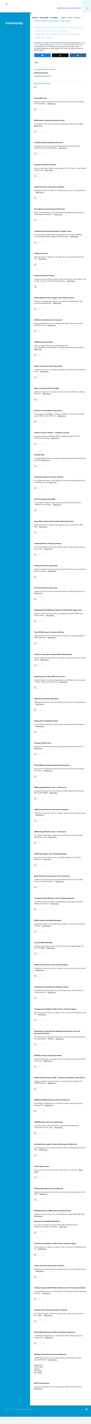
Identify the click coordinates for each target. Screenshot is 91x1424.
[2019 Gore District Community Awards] (60, 1048)
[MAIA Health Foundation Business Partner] (60, 113)
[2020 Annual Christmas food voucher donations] (60, 802)
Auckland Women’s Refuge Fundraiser (48, 543)
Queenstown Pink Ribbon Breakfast (47, 1221)
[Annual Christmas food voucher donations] (60, 180)
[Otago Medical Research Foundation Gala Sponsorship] (60, 514)
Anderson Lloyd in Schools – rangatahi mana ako (51, 433)
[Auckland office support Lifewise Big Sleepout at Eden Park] (60, 1137)
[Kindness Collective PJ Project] (60, 157)
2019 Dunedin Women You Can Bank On (48, 1188)
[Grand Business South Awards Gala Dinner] (60, 202)
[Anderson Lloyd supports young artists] (60, 403)
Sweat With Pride (40, 98)
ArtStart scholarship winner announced (48, 320)
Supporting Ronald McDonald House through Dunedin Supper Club (58, 610)
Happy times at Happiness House (46, 721)
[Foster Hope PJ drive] (60, 1159)
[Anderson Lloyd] (6, 4)
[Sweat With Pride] (60, 91)
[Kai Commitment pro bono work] (60, 581)
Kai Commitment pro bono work (45, 588)
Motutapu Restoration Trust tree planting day (50, 1354)
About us (35, 18)
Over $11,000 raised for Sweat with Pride (49, 632)
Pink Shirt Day (39, 455)
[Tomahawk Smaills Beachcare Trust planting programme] (60, 891)
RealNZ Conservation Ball (43, 342)
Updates (63, 18)
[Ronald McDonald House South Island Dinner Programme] (60, 1325)
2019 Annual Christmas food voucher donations (51, 965)
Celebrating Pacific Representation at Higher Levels (52, 231)
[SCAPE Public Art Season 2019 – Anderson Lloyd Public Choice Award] (60, 1070)
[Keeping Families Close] (60, 736)
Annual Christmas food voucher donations (49, 187)
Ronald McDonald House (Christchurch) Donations (52, 765)
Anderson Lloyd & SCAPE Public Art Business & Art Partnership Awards (59, 1288)
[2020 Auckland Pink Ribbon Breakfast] (60, 913)
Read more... (51, 104)
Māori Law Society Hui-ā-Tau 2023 (46, 388)
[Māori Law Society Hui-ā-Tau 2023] (60, 381)
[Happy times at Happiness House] (60, 714)
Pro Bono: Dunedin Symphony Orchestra (48, 143)
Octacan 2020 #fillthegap (43, 943)
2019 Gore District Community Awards (48, 1055)
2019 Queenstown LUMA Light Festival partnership (52, 1211)
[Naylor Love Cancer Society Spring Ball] (60, 359)
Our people (53, 18)
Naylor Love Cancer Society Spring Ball (48, 366)
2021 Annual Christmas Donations (46, 699)
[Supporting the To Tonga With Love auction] (60, 669)
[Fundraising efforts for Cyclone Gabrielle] (60, 470)
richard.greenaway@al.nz (42, 76)
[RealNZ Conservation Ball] (60, 335)
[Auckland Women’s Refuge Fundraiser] (60, 536)
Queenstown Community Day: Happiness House (51, 987)
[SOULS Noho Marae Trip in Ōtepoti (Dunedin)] (60, 847)
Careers (69, 18)
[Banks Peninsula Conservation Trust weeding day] (60, 869)
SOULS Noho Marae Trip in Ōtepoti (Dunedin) (50, 854)
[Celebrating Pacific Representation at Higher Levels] (60, 224)
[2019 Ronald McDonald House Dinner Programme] (60, 1093)
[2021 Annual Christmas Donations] (60, 691)
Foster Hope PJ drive (41, 1166)
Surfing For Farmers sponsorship (45, 566)
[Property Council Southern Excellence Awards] (60, 1303)
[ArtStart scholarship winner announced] (60, 313)
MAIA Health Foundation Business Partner (49, 120)
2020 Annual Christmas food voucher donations (51, 809)
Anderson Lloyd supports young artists (48, 410)
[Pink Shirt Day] (60, 448)
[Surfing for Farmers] (60, 246)
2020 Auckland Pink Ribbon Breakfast (47, 920)
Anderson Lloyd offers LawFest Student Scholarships (53, 654)
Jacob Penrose (58, 45)
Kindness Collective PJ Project (45, 165)
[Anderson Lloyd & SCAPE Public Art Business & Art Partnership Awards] (60, 1281)
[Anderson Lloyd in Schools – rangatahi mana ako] (60, 425)
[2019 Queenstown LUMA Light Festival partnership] (60, 1203)
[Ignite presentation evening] (60, 268)
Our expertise (44, 18)
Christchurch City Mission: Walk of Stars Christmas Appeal (55, 1009)
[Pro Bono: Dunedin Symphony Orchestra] (60, 135)
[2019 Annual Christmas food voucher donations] (60, 957)
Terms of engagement (19, 1409)
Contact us (77, 18)
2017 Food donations (41, 1383)
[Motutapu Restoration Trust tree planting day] (60, 1347)
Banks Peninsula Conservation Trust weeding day (52, 876)
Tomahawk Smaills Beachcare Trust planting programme (54, 898)
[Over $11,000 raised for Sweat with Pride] (60, 625)
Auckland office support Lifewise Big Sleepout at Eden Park (55, 1144)
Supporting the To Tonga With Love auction (49, 676)
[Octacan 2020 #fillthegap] (60, 935)
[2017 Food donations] (60, 1372)
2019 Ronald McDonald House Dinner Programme (52, 1100)
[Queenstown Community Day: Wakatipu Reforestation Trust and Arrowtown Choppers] (60, 1024)
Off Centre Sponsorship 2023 (44, 499)
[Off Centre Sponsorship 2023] (60, 492)
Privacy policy (30, 1409)
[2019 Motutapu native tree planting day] (60, 1115)
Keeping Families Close (42, 743)
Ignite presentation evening (44, 276)
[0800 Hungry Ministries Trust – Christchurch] (60, 780)
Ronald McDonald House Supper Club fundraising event (54, 298)
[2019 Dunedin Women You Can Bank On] (60, 1181)
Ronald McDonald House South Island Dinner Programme (54, 1332)
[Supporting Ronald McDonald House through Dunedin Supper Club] (60, 603)
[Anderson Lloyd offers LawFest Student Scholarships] (60, 647)
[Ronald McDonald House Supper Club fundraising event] (60, 290)
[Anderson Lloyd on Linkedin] (69, 8)
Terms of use (9, 1409)
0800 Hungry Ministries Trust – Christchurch (50, 787)
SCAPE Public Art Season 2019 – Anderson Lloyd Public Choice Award (59, 1078)
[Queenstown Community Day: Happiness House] (60, 980)
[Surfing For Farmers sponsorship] (60, 558)
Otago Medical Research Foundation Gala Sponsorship (53, 521)
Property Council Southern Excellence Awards (50, 1310)
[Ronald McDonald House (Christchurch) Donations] (60, 758)
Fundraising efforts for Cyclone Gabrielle (48, 477)
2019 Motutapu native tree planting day (48, 1122)
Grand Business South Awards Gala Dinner (49, 209)
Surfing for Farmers (41, 253)
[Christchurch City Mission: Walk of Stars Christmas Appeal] (60, 1002)
